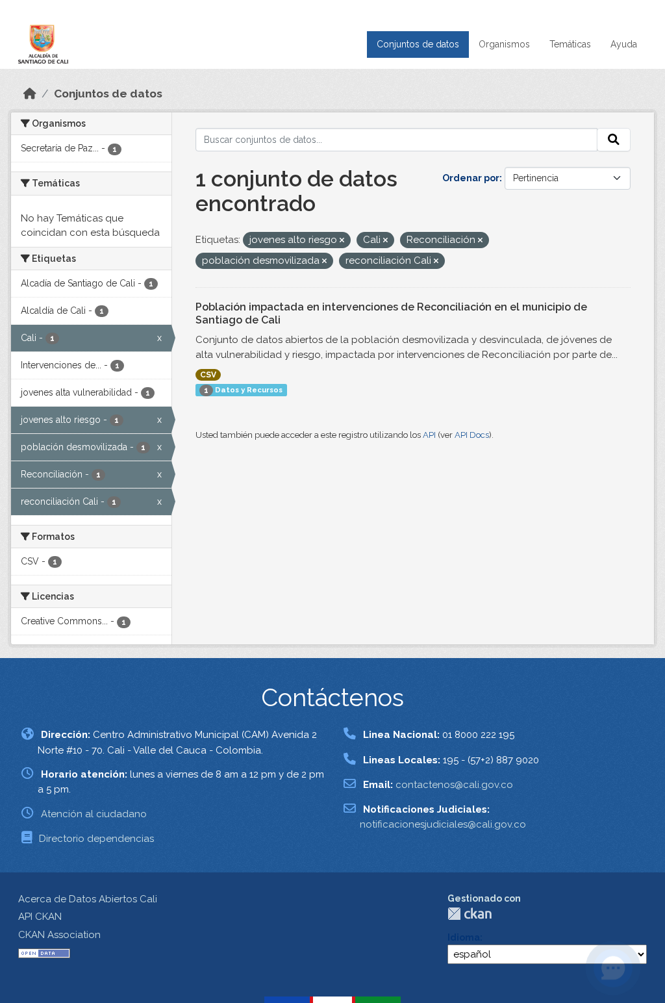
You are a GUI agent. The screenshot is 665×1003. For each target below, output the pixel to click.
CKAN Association (59, 935)
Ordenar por (470, 178)
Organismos (504, 44)
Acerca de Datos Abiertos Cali (87, 899)
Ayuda (623, 44)
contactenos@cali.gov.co (454, 785)
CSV (208, 374)
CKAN (469, 913)
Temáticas (570, 44)
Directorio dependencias (96, 838)
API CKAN (40, 916)
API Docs (472, 435)
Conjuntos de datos (418, 44)
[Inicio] (29, 93)
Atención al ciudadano (94, 814)
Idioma (463, 937)
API (429, 435)
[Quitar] (342, 240)
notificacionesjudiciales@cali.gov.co (443, 824)
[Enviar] (614, 139)
